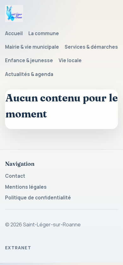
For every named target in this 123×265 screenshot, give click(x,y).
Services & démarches (91, 47)
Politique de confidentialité (38, 197)
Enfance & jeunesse (29, 60)
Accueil (14, 33)
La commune (43, 33)
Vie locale (70, 60)
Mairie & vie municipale (32, 47)
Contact (15, 176)
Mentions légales (26, 187)
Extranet (18, 248)
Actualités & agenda (29, 74)
